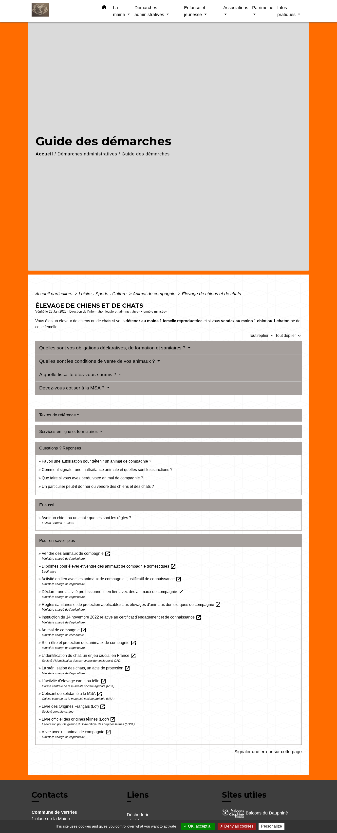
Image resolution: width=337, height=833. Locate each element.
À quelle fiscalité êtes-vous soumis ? (78, 374)
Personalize (271, 826)
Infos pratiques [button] (287, 11)
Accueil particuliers (54, 293)
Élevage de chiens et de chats (211, 293)
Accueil (44, 153)
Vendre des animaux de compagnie (76, 553)
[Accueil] (62, 11)
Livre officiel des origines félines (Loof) (79, 719)
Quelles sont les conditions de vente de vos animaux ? (97, 361)
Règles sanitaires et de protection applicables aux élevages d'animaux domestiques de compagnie (131, 604)
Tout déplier (288, 335)
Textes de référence (57, 415)
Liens (138, 795)
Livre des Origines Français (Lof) (74, 706)
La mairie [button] (119, 11)
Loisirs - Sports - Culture (103, 293)
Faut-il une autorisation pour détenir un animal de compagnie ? (96, 461)
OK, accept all (199, 826)
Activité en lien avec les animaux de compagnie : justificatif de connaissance (111, 579)
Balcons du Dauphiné (267, 813)
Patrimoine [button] (262, 7)
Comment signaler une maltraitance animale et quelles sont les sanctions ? (107, 470)
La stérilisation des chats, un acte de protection (86, 668)
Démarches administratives (87, 153)
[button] (104, 8)
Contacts (50, 795)
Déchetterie (138, 814)
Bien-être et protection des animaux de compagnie (89, 643)
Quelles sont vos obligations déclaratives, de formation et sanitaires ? (113, 347)
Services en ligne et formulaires (69, 431)
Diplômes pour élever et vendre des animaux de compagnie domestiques (109, 566)
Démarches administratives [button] (149, 11)
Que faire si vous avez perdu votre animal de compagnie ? (92, 478)
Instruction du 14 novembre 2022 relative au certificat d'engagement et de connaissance (122, 617)
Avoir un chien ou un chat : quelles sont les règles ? (86, 518)
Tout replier (261, 335)
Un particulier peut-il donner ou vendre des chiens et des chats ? (98, 486)
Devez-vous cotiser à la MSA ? (72, 387)
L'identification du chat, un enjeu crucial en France (89, 655)
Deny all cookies (238, 826)
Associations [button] (235, 7)
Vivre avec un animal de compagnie (76, 732)
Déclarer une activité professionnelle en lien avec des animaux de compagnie (113, 592)
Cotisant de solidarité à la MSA (72, 693)
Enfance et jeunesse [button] (194, 11)
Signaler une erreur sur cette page (268, 751)
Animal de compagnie (155, 293)
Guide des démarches (146, 153)
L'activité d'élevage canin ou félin (74, 681)
